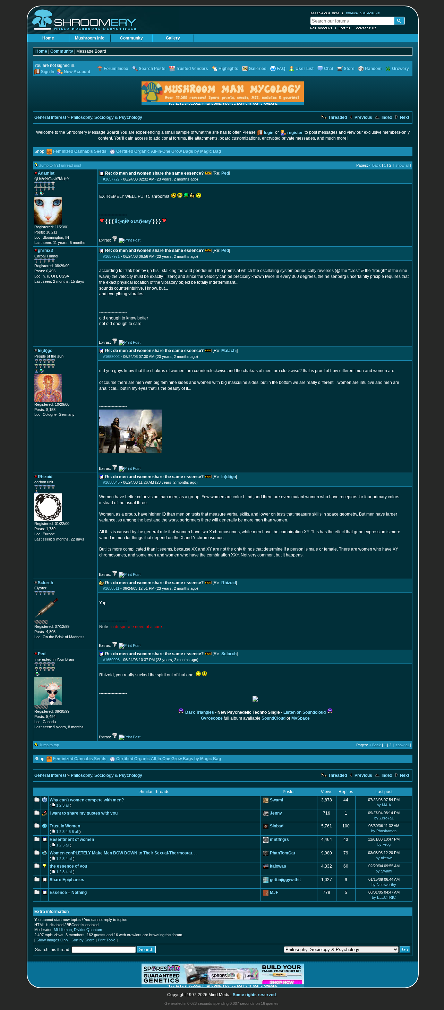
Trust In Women (65, 826)
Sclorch (229, 653)
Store (349, 68)
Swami (276, 800)
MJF (274, 892)
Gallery (173, 38)
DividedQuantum (88, 930)
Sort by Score (83, 940)
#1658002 (111, 356)
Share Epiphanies (67, 879)
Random (373, 68)
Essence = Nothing (68, 892)
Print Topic (107, 940)
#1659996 (111, 660)
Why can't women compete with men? (87, 800)
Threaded (337, 117)
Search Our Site (325, 13)
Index (386, 117)
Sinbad (276, 826)
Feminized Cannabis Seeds (79, 151)
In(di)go (228, 476)
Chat (328, 68)
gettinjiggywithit (285, 879)
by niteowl (384, 858)
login (268, 132)
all (67, 805)
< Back (375, 165)
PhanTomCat (282, 853)
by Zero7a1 (384, 818)
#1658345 (111, 482)
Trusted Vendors (192, 68)
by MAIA (384, 805)
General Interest (50, 117)
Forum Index (116, 68)
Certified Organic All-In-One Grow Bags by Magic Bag (168, 151)
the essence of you (68, 866)
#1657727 (111, 179)
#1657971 (111, 256)
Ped (225, 173)
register (295, 132)
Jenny (276, 813)
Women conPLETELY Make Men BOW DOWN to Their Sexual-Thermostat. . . (123, 853)
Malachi (229, 350)
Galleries (257, 68)
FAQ (281, 68)
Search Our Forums (363, 13)
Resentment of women (72, 839)
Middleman (63, 930)
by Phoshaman (383, 831)
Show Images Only (52, 940)
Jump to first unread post (60, 165)
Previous (362, 117)
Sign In (47, 71)
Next (404, 117)
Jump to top (49, 745)
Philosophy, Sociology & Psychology (106, 117)
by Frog (384, 844)
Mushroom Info (89, 38)
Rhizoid (228, 582)
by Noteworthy (384, 884)
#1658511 (111, 588)
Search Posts (152, 68)
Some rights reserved (254, 994)
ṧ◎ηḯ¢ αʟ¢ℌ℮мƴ (133, 221)
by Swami (384, 871)
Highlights (228, 68)
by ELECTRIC (384, 897)
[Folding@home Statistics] (48, 623)
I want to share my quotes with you (84, 813)
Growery (400, 68)
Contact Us (366, 28)
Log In (344, 28)
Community (131, 38)
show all (402, 165)
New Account (321, 28)
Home (48, 38)
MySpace (300, 718)
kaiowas (278, 866)
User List (305, 68)
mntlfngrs (279, 839)
